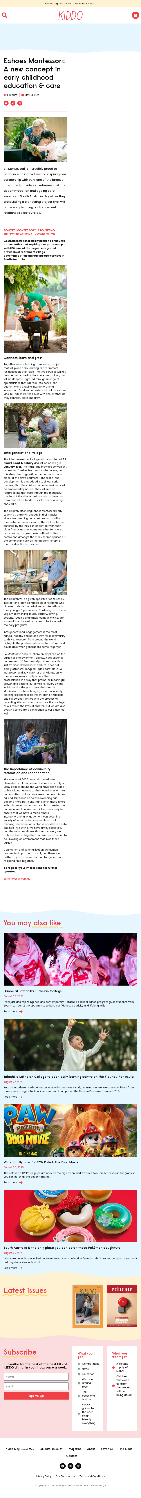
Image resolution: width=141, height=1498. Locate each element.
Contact (71, 1456)
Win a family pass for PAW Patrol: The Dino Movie (41, 1162)
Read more (10, 1011)
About (91, 1449)
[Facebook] (63, 1466)
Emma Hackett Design (95, 1485)
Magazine (75, 1449)
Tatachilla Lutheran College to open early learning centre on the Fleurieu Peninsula (69, 1076)
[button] (6, 103)
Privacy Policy (43, 1476)
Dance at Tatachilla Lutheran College (33, 991)
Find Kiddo (126, 1449)
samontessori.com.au (17, 879)
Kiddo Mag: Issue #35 (58, 3)
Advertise (107, 1449)
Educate (12, 95)
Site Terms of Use (65, 1476)
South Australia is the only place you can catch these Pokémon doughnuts (62, 1247)
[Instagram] (70, 1466)
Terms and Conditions (92, 1476)
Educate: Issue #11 (85, 3)
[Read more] (21, 1011)
